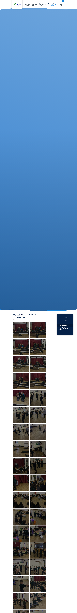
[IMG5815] (21, 466)
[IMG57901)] (38, 330)
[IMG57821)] (21, 381)
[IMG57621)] (38, 567)
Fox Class (35, 314)
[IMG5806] (38, 449)
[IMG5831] (21, 517)
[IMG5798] (38, 398)
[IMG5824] (38, 483)
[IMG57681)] (38, 601)
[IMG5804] (38, 432)
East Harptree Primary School (23, 314)
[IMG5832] (38, 517)
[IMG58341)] (21, 533)
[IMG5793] (21, 330)
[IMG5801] (38, 415)
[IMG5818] (38, 466)
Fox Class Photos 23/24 (16, 315)
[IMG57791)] (21, 398)
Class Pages (31, 314)
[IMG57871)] (21, 364)
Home (14, 314)
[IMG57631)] (21, 584)
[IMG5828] (21, 500)
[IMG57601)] (38, 550)
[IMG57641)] (38, 584)
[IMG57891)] (21, 347)
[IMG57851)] (38, 364)
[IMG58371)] (38, 533)
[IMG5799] (21, 415)
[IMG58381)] (21, 550)
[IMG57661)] (21, 601)
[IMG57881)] (38, 347)
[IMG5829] (38, 500)
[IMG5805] (21, 449)
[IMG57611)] (21, 567)
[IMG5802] (21, 432)
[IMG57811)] (38, 381)
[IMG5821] (21, 483)
